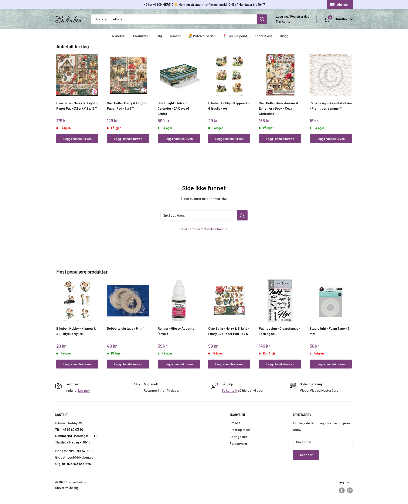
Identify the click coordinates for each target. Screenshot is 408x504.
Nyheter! (119, 36)
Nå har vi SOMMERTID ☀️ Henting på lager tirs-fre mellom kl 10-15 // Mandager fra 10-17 (204, 4)
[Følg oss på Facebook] (342, 490)
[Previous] (57, 94)
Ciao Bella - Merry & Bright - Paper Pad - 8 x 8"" (127, 105)
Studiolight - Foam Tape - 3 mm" (329, 331)
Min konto (283, 21)
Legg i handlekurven (77, 139)
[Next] (350, 94)
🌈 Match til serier (201, 36)
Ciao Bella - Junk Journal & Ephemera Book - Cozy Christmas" (279, 108)
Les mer (84, 390)
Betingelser (238, 437)
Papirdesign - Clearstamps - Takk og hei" (279, 331)
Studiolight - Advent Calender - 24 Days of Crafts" (173, 108)
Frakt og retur (240, 430)
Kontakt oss (263, 36)
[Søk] (262, 19)
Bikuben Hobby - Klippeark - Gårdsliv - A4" (228, 105)
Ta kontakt (229, 390)
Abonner (343, 4)
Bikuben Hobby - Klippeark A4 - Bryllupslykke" (76, 331)
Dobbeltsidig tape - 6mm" (125, 328)
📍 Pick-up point (234, 36)
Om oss (235, 423)
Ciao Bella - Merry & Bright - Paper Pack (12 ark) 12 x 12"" (76, 105)
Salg (159, 36)
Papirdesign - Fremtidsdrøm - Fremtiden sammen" (331, 105)
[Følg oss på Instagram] (350, 490)
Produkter (140, 36)
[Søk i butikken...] (242, 215)
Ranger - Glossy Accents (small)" (176, 331)
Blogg (284, 36)
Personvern (238, 443)
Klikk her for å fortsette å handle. (204, 229)
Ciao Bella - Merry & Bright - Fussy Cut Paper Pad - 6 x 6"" (229, 331)
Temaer (175, 36)
